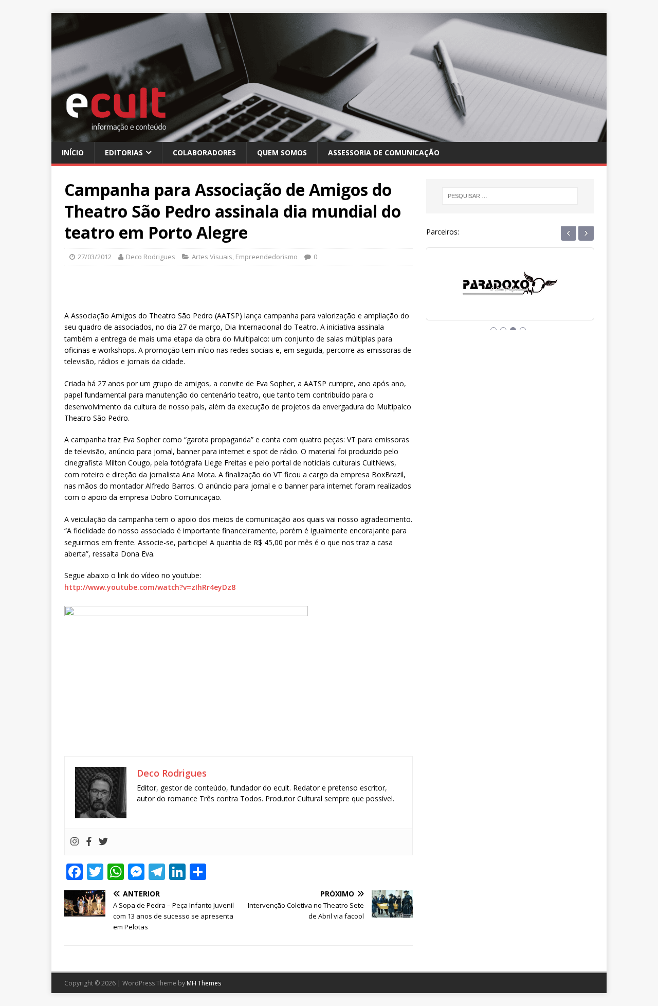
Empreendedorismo (266, 256)
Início (73, 152)
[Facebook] (89, 842)
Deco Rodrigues (150, 256)
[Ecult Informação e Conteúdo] (329, 135)
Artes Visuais (212, 256)
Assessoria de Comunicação (384, 152)
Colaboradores (204, 152)
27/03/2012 (95, 256)
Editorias (124, 152)
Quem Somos (282, 152)
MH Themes (204, 983)
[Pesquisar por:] (510, 196)
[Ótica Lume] (515, 293)
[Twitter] (103, 842)
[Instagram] (74, 842)
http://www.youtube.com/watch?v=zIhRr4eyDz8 (149, 587)
